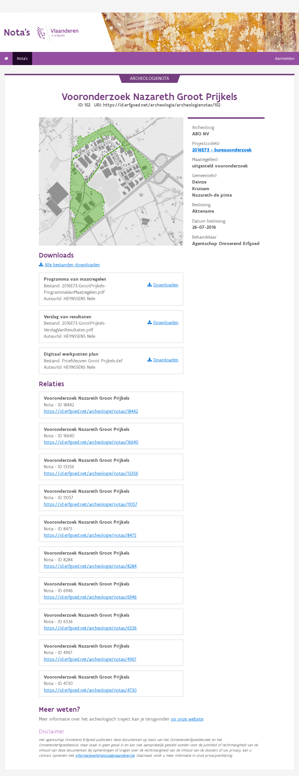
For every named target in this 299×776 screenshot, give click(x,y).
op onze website (187, 719)
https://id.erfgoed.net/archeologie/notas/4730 (90, 690)
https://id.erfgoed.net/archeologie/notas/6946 (90, 597)
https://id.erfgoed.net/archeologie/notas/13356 (91, 473)
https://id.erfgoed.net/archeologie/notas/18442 (91, 411)
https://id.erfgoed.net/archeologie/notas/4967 (90, 659)
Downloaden (165, 285)
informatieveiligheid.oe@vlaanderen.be (105, 755)
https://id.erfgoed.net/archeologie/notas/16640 (91, 442)
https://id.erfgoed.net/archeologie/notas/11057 (90, 504)
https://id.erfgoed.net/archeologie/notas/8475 (90, 535)
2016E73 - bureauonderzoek (222, 150)
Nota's (22, 58)
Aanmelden (285, 58)
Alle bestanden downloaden (72, 265)
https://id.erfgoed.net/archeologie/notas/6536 (90, 628)
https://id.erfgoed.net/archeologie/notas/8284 (90, 566)
